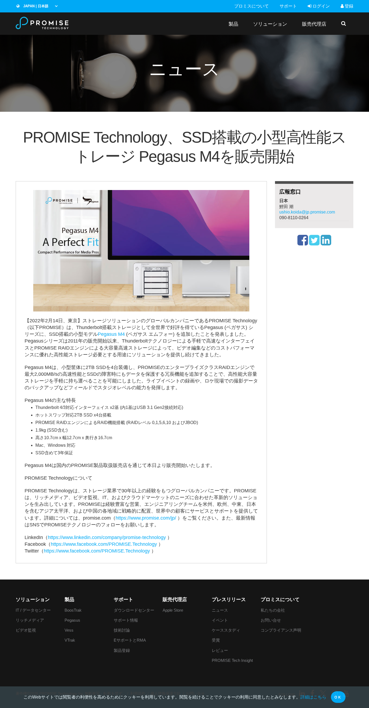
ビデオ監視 (26, 630)
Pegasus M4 (111, 334)
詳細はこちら (313, 697)
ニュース (220, 610)
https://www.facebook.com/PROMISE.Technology (104, 544)
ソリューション (270, 24)
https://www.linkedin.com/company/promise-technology (107, 537)
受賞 (216, 640)
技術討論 (122, 630)
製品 (233, 24)
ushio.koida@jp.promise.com (307, 212)
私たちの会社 (273, 610)
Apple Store (173, 610)
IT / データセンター (33, 610)
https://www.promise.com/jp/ (146, 518)
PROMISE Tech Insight (232, 660)
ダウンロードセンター (134, 610)
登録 (348, 6)
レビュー (220, 650)
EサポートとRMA (130, 640)
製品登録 (122, 650)
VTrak (70, 640)
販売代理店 (314, 24)
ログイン (320, 6)
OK (338, 697)
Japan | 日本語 (35, 6)
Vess (69, 630)
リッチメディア (30, 620)
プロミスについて (251, 6)
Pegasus (72, 620)
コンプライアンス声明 (281, 630)
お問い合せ (271, 620)
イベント (220, 620)
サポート (288, 6)
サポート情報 (126, 620)
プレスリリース (229, 599)
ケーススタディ (226, 630)
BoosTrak (73, 610)
